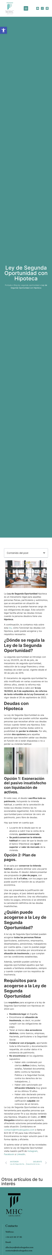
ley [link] (10, 627)
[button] (26, 8)
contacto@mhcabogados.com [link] (19, 1129)
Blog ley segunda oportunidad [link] (26, 285)
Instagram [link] (32, 1151)
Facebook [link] (9, 1154)
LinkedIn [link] (21, 1154)
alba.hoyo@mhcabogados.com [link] (19, 1247)
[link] (3, 30)
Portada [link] (8, 285)
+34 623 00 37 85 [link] (13, 1237)
